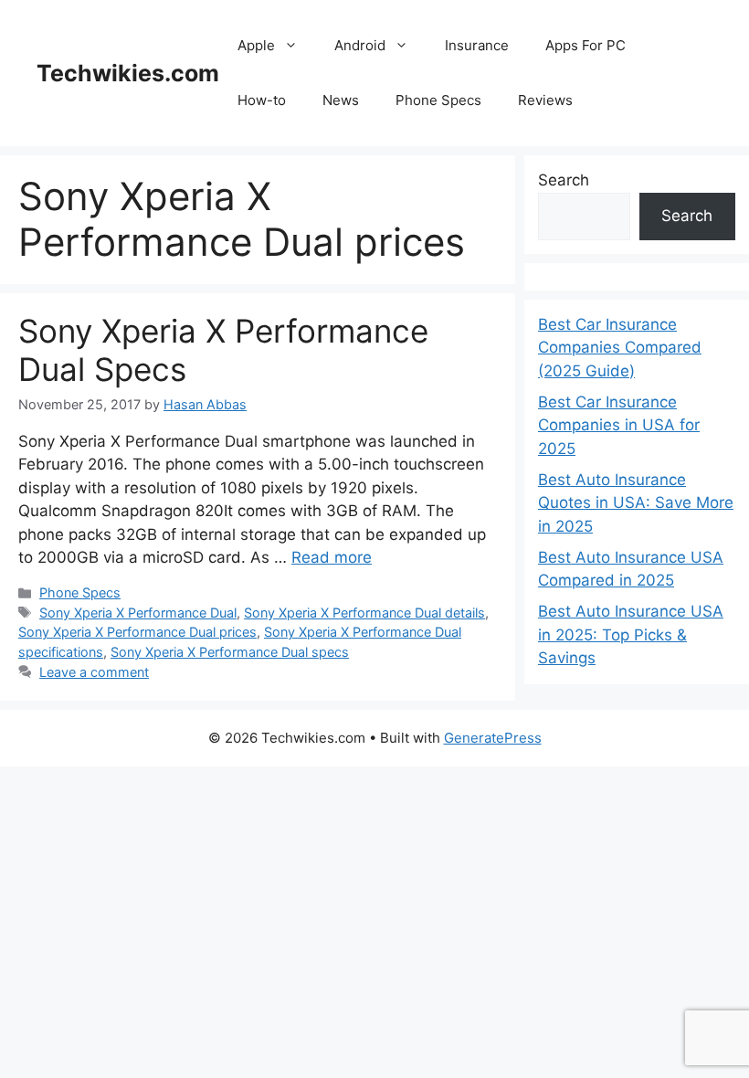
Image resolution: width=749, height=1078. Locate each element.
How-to (261, 100)
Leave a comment (94, 672)
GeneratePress (493, 737)
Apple (256, 45)
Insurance (477, 45)
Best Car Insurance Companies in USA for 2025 (619, 425)
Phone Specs (438, 100)
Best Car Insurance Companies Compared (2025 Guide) (620, 347)
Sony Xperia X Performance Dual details (364, 612)
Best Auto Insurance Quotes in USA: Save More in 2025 (635, 502)
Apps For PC (585, 45)
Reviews (545, 100)
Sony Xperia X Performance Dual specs (230, 652)
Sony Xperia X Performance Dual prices (137, 631)
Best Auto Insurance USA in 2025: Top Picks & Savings (630, 634)
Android (359, 45)
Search (563, 180)
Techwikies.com (128, 73)
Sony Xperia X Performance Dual (138, 612)
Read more (331, 557)
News (340, 100)
